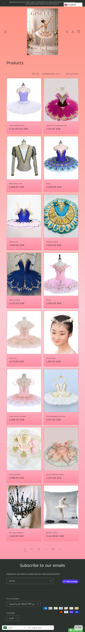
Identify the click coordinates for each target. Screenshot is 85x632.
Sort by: (35, 74)
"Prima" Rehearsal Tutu (17, 126)
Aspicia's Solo (13, 242)
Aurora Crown (50, 358)
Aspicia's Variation (52, 242)
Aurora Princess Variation (17, 416)
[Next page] (60, 549)
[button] (5, 32)
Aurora (48, 300)
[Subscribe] (50, 581)
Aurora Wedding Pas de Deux (55, 416)
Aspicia (48, 184)
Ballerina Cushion (52, 533)
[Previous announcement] (4, 3)
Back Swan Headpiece (16, 533)
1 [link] (25, 549)
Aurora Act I (13, 358)
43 (53, 549)
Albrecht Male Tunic (15, 184)
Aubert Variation (14, 300)
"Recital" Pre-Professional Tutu (56, 126)
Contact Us (76, 630)
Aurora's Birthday (15, 475)
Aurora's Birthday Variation (55, 475)
